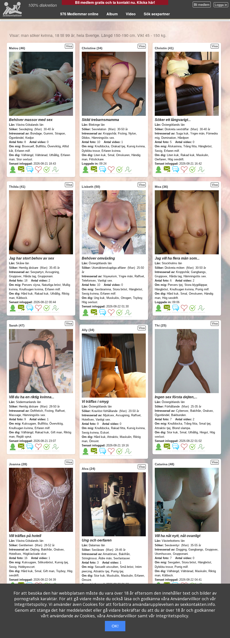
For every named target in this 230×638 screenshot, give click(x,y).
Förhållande (172, 406)
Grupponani (45, 276)
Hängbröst (205, 146)
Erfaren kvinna (111, 150)
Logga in (221, 5)
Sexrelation (99, 129)
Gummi (48, 133)
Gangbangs (198, 272)
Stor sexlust (24, 159)
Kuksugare (29, 423)
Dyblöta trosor (91, 150)
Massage (15, 415)
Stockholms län (172, 263)
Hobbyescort (26, 567)
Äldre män (105, 558)
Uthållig (54, 155)
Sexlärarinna (103, 289)
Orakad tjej (118, 146)
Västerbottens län (173, 540)
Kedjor (29, 137)
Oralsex (208, 410)
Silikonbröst (45, 562)
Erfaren (139, 575)
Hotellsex (88, 419)
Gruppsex (15, 276)
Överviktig (54, 146)
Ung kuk (99, 298)
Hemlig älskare (28, 267)
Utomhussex (163, 553)
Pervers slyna (31, 285)
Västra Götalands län (29, 124)
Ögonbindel (16, 137)
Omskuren (123, 155)
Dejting (34, 549)
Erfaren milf (22, 150)
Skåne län (22, 263)
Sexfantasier (121, 558)
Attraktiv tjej (162, 428)
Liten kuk (100, 155)
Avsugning (52, 272)
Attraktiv (112, 437)
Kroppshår (109, 133)
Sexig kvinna (90, 293)
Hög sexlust (89, 302)
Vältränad (41, 155)
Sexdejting (26, 129)
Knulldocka (102, 146)
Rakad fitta (118, 428)
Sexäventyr (172, 545)
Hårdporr (183, 137)
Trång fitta (190, 146)
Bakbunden (178, 415)
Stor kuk (172, 432)
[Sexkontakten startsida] (11, 9)
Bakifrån (195, 410)
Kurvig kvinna (136, 146)
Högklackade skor (34, 553)
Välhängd (27, 155)
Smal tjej (204, 423)
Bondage (36, 133)
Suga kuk (182, 133)
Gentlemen (26, 545)
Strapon (60, 133)
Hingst (204, 432)
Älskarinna (174, 146)
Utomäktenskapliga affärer (109, 267)
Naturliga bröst (51, 285)
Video (131, 13)
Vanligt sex (105, 280)
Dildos (86, 137)
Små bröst (126, 567)
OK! (115, 626)
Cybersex (182, 410)
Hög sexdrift (176, 159)
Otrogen (126, 298)
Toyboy (137, 298)
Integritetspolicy (30, 604)
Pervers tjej (175, 285)
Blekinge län (97, 124)
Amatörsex (110, 554)
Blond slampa (181, 428)
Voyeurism (110, 276)
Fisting (122, 133)
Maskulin (202, 155)
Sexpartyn (37, 272)
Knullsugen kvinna (31, 289)
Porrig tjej (117, 571)
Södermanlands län (28, 402)
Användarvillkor (185, 598)
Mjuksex (108, 415)
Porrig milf (202, 289)
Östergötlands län (173, 124)
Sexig (158, 150)
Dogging (181, 549)
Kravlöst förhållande (104, 411)
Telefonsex (89, 280)
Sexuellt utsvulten (106, 567)
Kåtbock (21, 298)
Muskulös (112, 298)
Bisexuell (28, 146)
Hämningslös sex (103, 137)
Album (112, 13)
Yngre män (197, 133)
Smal (111, 155)
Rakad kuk (188, 155)
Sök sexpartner (157, 13)
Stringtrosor (89, 558)
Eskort (104, 432)
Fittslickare (96, 159)
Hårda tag (29, 276)
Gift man (56, 432)
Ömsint (94, 441)
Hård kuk (27, 293)
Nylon (132, 133)
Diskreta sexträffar (177, 129)
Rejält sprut (23, 436)
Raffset (139, 276)
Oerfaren (160, 159)
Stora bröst (120, 289)
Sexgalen (174, 562)
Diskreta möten (174, 267)
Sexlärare (98, 549)
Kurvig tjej (61, 562)
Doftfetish (36, 410)
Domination (168, 137)
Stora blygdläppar (195, 285)
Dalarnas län (97, 545)
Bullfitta (41, 146)
